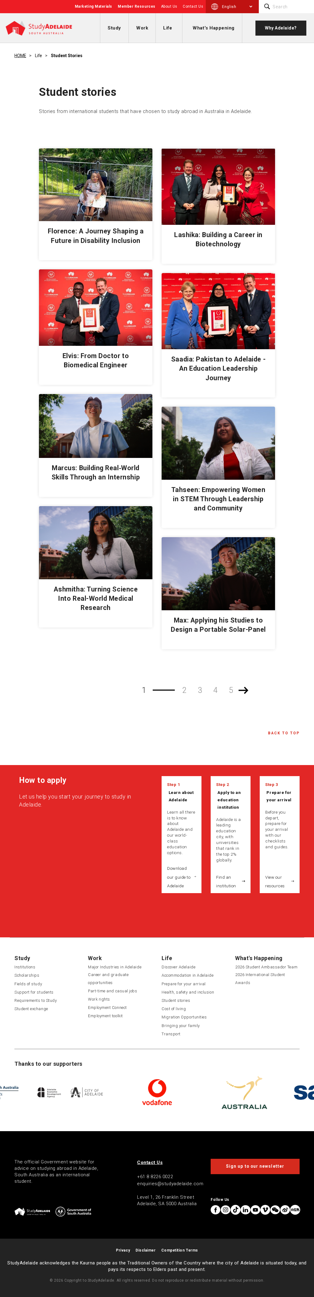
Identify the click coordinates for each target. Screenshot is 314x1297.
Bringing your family (181, 1025)
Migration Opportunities (184, 1017)
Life (167, 28)
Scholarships (26, 975)
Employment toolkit (105, 1016)
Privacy (123, 1250)
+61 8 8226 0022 (155, 1176)
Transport (171, 1034)
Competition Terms (179, 1250)
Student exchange (31, 1008)
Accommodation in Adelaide (188, 975)
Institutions (24, 967)
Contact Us (193, 6)
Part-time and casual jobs (112, 991)
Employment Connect (107, 1007)
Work (142, 28)
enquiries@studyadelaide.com (170, 1183)
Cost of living (174, 1008)
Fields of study (28, 984)
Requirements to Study (35, 1000)
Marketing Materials (93, 6)
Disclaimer (145, 1250)
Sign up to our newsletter (255, 1166)
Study (114, 28)
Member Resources (136, 6)
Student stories (66, 55)
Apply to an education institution (229, 800)
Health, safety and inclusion (188, 992)
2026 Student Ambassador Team (266, 967)
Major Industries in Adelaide (114, 967)
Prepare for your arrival (278, 796)
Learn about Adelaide (181, 796)
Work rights (99, 999)
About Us (169, 6)
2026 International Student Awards (260, 978)
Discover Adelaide (178, 967)
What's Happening (214, 28)
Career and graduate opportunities (108, 978)
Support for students (34, 992)
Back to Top (284, 733)
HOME (20, 55)
